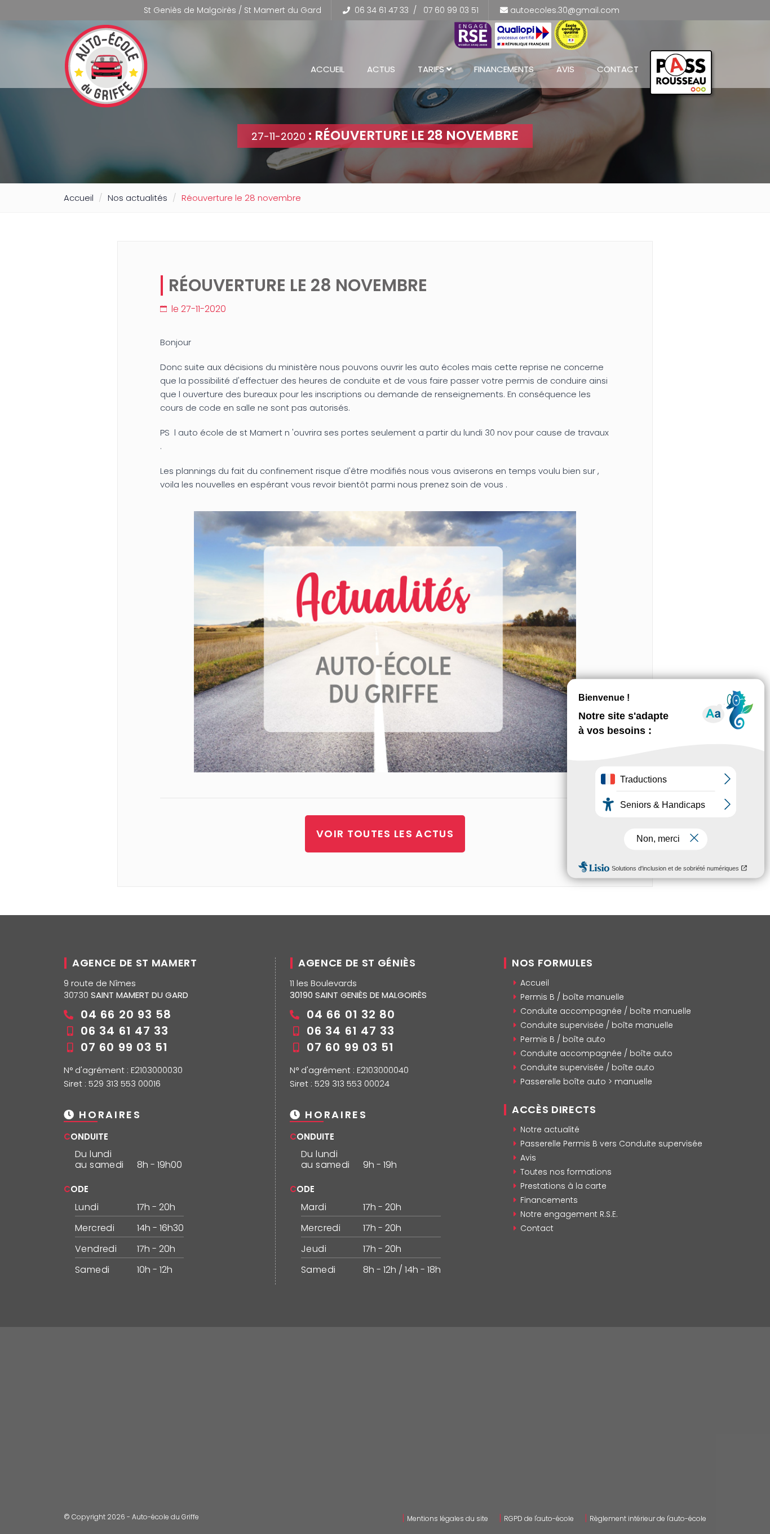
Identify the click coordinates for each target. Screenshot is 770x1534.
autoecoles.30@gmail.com (564, 10)
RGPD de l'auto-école (539, 1518)
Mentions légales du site (447, 1518)
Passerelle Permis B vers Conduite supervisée (611, 1143)
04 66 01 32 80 (351, 1014)
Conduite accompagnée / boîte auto (596, 1053)
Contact (618, 69)
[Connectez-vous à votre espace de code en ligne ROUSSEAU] (681, 77)
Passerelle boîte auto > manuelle (586, 1081)
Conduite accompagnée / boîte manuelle (605, 1011)
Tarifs (432, 69)
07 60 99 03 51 (451, 10)
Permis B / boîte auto (562, 1039)
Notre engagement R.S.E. (569, 1214)
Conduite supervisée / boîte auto (587, 1067)
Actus (381, 69)
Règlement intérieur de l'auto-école (648, 1518)
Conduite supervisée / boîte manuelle (596, 1025)
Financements (504, 69)
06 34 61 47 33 (382, 10)
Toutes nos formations (566, 1171)
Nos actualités (137, 198)
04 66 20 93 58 (126, 1014)
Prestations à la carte (563, 1186)
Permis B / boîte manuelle (572, 997)
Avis (565, 69)
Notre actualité (549, 1129)
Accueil (327, 69)
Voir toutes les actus (385, 834)
